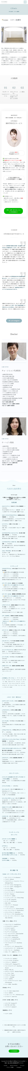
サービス (22, 1065)
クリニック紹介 (10, 1067)
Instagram (19, 1067)
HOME (5, 1065)
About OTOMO (13, 1065)
